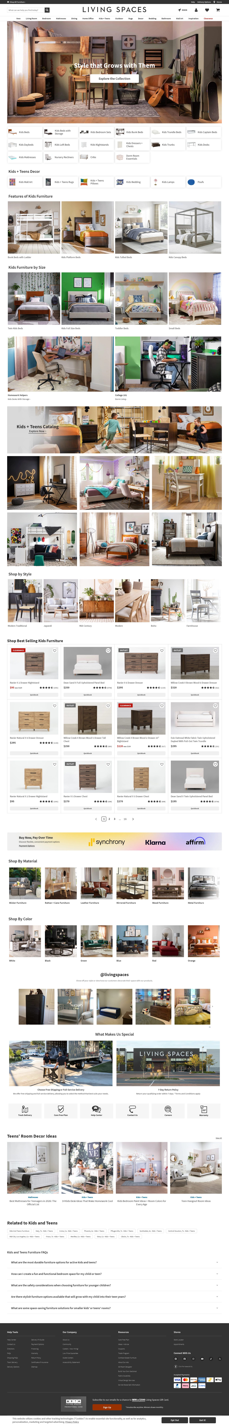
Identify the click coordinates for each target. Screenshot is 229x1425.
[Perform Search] (47, 10)
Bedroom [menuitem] (46, 18)
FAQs (9, 1353)
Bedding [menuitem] (152, 18)
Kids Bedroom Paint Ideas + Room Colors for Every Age (141, 1202)
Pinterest (176, 1359)
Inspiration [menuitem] (193, 18)
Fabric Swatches (124, 1376)
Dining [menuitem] (74, 18)
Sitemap (34, 1367)
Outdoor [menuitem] (119, 18)
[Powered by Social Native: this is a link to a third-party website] (209, 1027)
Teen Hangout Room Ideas (196, 1201)
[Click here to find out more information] (25, 132)
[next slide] (212, 1006)
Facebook (185, 1359)
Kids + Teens (87, 1197)
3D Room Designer (125, 1367)
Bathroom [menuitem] (166, 18)
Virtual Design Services (126, 1380)
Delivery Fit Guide (37, 1340)
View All (219, 1138)
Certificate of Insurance (39, 1362)
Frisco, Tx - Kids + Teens (55, 1236)
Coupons (121, 1349)
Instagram (193, 1359)
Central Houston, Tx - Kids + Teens (181, 1231)
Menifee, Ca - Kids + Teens (81, 1236)
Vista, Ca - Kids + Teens (105, 1236)
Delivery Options (204, 2)
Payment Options (37, 1344)
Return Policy (36, 1358)
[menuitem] (218, 10)
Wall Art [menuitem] (179, 18)
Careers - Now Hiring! (70, 1349)
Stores (219, 2)
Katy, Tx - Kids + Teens (44, 1231)
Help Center (11, 1340)
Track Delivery (12, 1362)
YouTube (202, 1359)
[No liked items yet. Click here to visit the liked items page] (207, 10)
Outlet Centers (68, 1358)
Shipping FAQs (12, 1358)
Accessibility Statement (71, 1362)
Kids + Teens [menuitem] (104, 18)
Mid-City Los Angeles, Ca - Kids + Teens (24, 1236)
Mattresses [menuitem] (61, 18)
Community (67, 1344)
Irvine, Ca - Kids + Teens (68, 1231)
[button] (49, 687)
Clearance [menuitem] (208, 18)
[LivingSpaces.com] (114, 9)
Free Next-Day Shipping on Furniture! (30, 2)
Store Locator (179, 1340)
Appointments (179, 1344)
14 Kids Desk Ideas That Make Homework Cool (87, 1201)
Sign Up (107, 1407)
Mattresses (33, 1197)
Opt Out (175, 1420)
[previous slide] (16, 1006)
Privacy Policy (72, 1421)
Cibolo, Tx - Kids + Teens (130, 1236)
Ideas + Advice (123, 1344)
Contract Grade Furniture (127, 1358)
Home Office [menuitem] (88, 18)
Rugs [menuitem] (130, 18)
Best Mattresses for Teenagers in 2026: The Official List (33, 1202)
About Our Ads (123, 1362)
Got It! (202, 1420)
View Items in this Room (42, 502)
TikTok (211, 1359)
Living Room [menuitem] (31, 18)
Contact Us (11, 1344)
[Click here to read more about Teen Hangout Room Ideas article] (196, 1168)
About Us (66, 1340)
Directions (10, 1349)
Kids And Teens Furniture (19, 1231)
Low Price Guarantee (70, 1353)
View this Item (114, 502)
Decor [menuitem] (140, 18)
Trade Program (123, 1353)
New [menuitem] (18, 18)
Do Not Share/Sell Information (129, 1385)
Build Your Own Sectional (127, 1371)
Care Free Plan (123, 1340)
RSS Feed (220, 1359)
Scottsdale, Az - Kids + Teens (151, 1231)
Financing (34, 1349)
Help (193, 2)
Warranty (34, 1353)
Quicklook (34, 695)
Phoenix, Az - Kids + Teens (94, 1231)
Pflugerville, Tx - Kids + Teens (122, 1231)
